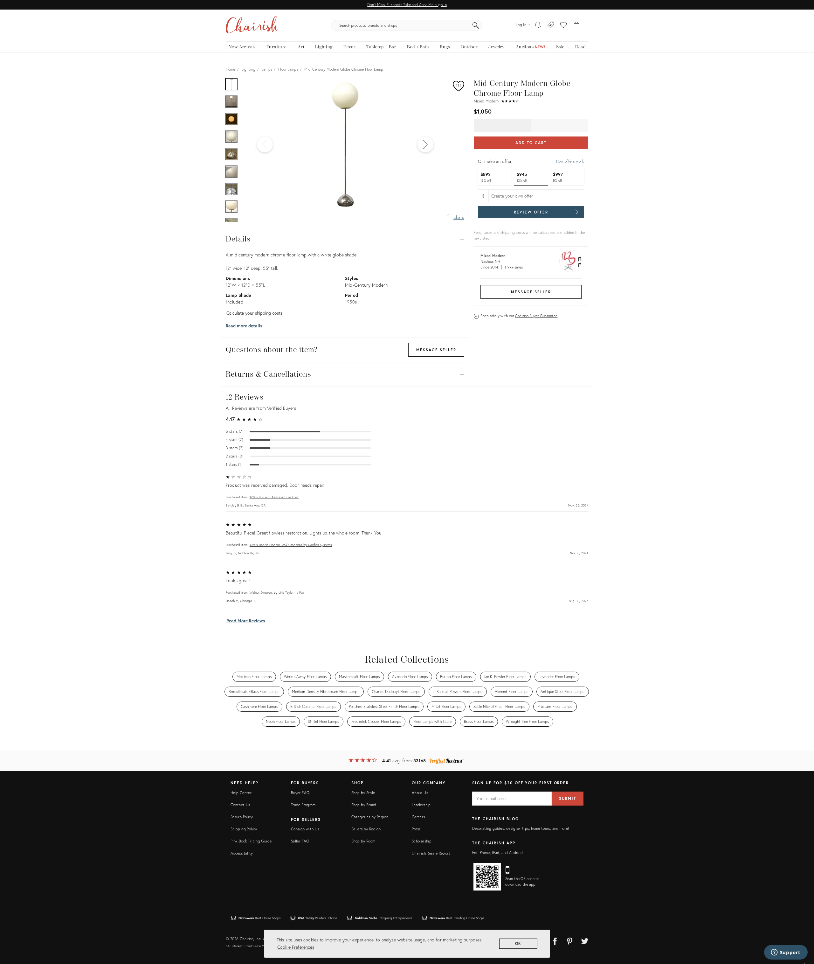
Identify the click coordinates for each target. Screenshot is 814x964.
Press (416, 829)
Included (235, 302)
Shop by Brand (363, 804)
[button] (563, 25)
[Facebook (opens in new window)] (554, 940)
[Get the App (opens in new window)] (487, 877)
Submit (567, 798)
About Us (420, 792)
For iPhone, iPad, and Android (497, 852)
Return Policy (242, 816)
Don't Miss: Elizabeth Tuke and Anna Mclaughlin (406, 4)
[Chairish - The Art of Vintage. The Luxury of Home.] (252, 25)
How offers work (570, 161)
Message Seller (531, 292)
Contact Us (240, 804)
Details (345, 239)
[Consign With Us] (550, 25)
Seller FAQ (300, 841)
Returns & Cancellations (345, 374)
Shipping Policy (244, 829)
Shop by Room (363, 841)
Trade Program (303, 804)
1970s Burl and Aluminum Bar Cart (274, 497)
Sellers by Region (366, 829)
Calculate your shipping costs (254, 313)
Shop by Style (363, 792)
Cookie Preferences (295, 947)
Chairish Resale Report (431, 853)
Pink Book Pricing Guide (251, 841)
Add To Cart (530, 142)
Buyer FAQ (300, 792)
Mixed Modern (486, 101)
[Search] (475, 25)
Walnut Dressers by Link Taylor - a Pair (277, 592)
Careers (418, 816)
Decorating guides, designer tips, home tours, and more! (520, 828)
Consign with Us (305, 829)
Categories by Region (369, 816)
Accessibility (242, 853)
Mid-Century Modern (366, 285)
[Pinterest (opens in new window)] (569, 940)
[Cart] (576, 25)
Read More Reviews (245, 621)
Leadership (421, 804)
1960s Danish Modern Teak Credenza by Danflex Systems (291, 545)
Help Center (241, 792)
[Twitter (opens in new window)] (584, 940)
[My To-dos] (537, 25)
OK (518, 943)
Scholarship (421, 841)
